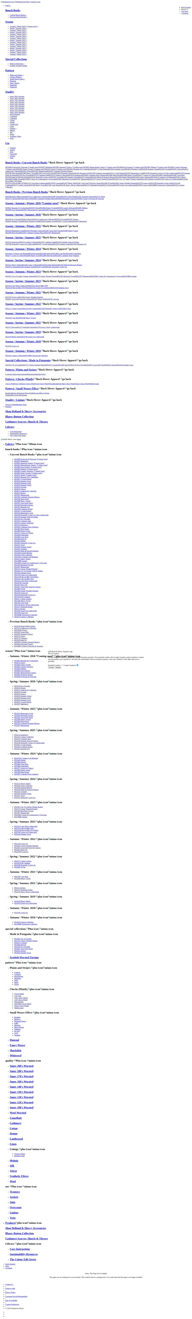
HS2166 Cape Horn (52, 185)
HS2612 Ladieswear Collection (44, 219)
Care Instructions (16, 431)
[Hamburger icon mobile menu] (7, 2)
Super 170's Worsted (17, 100)
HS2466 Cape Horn (177, 175)
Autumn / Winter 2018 (18, 52)
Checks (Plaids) (16, 77)
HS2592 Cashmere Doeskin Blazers (60, 171)
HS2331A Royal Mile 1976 (15, 183)
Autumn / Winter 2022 (18, 42)
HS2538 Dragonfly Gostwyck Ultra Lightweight (161, 173)
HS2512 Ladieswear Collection (37, 197)
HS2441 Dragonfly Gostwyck (39, 177)
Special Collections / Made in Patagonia (28, 360)
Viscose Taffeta (10, 405)
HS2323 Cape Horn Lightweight (36, 183)
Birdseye (15, 393)
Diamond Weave (24, 393)
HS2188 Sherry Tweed (37, 185)
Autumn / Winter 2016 (18, 54)
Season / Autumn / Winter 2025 (23, 226)
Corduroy (14, 374)
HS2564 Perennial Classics (64, 173)
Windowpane (94, 384)
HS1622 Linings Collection (15, 356)
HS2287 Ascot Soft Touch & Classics (88, 183)
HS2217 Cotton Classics (20, 185)
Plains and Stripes (17, 75)
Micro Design (44, 393)
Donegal (13, 81)
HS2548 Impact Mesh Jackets (15, 197)
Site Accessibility (11, 1300)
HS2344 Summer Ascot (149, 179)
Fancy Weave (14, 83)
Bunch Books (12, 10)
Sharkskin (13, 85)
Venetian (24, 395)
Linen (12, 126)
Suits (11, 152)
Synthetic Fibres (15, 136)
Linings (13, 128)
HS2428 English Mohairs (124, 177)
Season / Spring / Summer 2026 (23, 214)
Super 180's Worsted (17, 98)
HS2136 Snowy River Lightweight (71, 185)
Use (7, 143)
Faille (31, 393)
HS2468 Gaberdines (163, 175)
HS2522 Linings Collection (58, 175)
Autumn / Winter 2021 (18, 46)
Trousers (13, 148)
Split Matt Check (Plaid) (66, 384)
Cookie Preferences (12, 1304)
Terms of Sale (10, 1288)
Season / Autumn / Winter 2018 (23, 341)
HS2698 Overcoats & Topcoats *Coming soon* (22, 167)
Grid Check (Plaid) (42, 384)
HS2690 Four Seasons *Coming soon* (130, 167)
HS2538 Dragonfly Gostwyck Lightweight (20, 244)
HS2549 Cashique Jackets (98, 173)
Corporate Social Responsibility (16, 1296)
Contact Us (9, 1284)
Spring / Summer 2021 (18, 48)
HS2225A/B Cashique (30, 309)
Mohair (12, 130)
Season (9, 21)
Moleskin (30, 374)
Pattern (9, 70)
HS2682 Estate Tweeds (48, 208)
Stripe (39, 374)
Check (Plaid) (10, 384)
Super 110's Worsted (17, 110)
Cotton (12, 120)
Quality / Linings (15, 399)
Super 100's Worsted (17, 112)
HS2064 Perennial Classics (65, 199)
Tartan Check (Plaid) (82, 384)
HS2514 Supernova (75, 175)
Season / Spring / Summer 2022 (23, 303)
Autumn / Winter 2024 (18, 34)
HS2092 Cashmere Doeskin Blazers (43, 199)
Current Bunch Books (18, 15)
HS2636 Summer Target (150, 169)
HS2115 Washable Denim (93, 185)
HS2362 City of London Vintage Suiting (127, 179)
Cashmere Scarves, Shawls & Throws (26, 421)
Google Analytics (70, 665)
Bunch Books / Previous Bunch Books (26, 191)
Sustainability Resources (18, 433)
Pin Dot (14, 395)
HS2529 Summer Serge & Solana (67, 242)
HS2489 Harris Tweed (129, 175)
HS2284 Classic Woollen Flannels (125, 183)
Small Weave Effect (17, 79)
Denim (12, 122)
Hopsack (36, 393)
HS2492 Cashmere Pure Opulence (94, 175)
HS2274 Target (99, 197)
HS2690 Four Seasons (13, 210)
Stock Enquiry (186, 7)
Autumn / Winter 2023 (18, 38)
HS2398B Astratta (16, 179)
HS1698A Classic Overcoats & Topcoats (89, 199)
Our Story (184, 11)
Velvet (12, 134)
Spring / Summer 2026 (18, 28)
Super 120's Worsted (17, 108)
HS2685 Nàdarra (82, 208)
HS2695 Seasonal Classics (52, 210)
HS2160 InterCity (24, 199)
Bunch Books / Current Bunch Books (26, 162)
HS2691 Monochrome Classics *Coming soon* (100, 167)
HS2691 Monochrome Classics (32, 210)
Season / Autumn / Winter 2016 (23, 350)
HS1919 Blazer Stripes (13, 337)
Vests (11, 158)
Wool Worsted (15, 114)
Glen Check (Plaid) (29, 384)
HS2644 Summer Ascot (116, 169)
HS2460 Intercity (46, 254)
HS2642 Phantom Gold (133, 169)
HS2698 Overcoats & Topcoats (73, 210)
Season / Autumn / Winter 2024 (23, 248)
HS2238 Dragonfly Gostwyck (160, 183)
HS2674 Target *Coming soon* (56, 169)
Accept (51, 667)
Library (9, 426)
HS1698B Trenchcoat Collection (161, 185)
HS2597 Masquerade (39, 171)
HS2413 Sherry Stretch (13, 265)
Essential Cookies (54, 665)
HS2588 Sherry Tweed (28, 173)
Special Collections (16, 59)
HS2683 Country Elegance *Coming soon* (29, 471)
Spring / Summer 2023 (18, 40)
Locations (184, 13)
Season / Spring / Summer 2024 (23, 260)
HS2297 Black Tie (68, 183)
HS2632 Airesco (176, 169)
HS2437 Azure (55, 177)
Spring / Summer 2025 (18, 32)
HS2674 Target (34, 208)
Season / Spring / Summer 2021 (23, 322)
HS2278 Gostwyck (143, 183)
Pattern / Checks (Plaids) (19, 379)
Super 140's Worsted (17, 104)
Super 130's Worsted (17, 106)
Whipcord (13, 87)
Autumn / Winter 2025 (18, 30)
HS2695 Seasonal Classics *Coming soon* (68, 167)
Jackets (12, 150)
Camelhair (13, 116)
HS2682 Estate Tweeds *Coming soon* (31, 169)
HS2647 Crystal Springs (99, 169)
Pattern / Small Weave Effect (22, 388)
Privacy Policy (10, 1292)
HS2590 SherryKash (12, 173)
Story (7, 1266)
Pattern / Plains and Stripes (21, 369)
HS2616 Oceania (165, 169)
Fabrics (7, 6)
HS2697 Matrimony (46, 167)
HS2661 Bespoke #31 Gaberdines (79, 169)
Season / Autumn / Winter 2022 (23, 292)
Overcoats (13, 154)
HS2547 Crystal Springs (116, 173)
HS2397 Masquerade (82, 179)
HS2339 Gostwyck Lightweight (169, 179)
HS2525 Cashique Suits (40, 175)
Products (8, 407)
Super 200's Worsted (17, 96)
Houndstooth (53, 384)
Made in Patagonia (17, 64)
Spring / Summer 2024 (18, 36)
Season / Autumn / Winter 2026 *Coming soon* (32, 203)
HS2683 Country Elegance (66, 208)
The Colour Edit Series (18, 435)
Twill (19, 395)
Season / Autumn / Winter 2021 (23, 313)
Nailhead (8, 395)
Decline (58, 667)
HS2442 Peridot (23, 177)
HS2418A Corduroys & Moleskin (163, 177)
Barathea (8, 393)
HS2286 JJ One (107, 183)
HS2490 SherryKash (113, 175)
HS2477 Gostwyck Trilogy (146, 175)
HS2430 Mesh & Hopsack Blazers (103, 177)
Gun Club (18, 384)
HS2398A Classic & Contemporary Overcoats (39, 179)
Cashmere (13, 118)
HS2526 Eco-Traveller (24, 175)
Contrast (8, 374)
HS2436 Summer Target (69, 177)
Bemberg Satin (21, 405)
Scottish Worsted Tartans (18, 66)
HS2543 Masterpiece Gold (134, 173)
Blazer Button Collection (19, 416)
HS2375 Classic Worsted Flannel (101, 179)
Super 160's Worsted (17, 102)
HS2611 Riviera (26, 171)
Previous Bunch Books (18, 17)
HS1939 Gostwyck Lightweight (125, 185)
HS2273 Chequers (11, 199)
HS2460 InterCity (11, 177)
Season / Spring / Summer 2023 (23, 281)
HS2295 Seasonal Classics (84, 197)
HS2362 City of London (14, 365)
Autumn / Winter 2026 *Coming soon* (24, 26)
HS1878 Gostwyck (143, 185)
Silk (11, 132)
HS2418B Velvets (54, 197)
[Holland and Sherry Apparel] (27, 2)
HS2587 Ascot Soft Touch (45, 173)
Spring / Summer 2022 (18, 44)
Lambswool (14, 124)
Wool (12, 138)
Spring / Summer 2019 (18, 50)
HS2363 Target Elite (68, 197)
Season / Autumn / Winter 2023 (23, 271)
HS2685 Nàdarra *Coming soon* (156, 167)
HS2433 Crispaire (84, 177)
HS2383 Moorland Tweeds (65, 179)
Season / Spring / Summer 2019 (23, 332)
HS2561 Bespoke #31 (81, 173)
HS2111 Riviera (108, 185)
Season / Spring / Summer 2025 (23, 237)
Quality (9, 91)
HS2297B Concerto (55, 183)
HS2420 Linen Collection (142, 177)
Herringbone (22, 374)
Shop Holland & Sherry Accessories (25, 411)
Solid (35, 374)
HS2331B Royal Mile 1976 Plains (17, 288)
